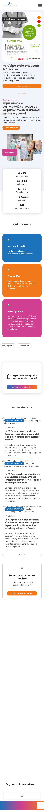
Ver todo (22, 555)
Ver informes (24, 345)
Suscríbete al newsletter (22, 593)
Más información (11, 128)
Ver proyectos (8, 345)
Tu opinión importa (22, 86)
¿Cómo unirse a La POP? (22, 387)
